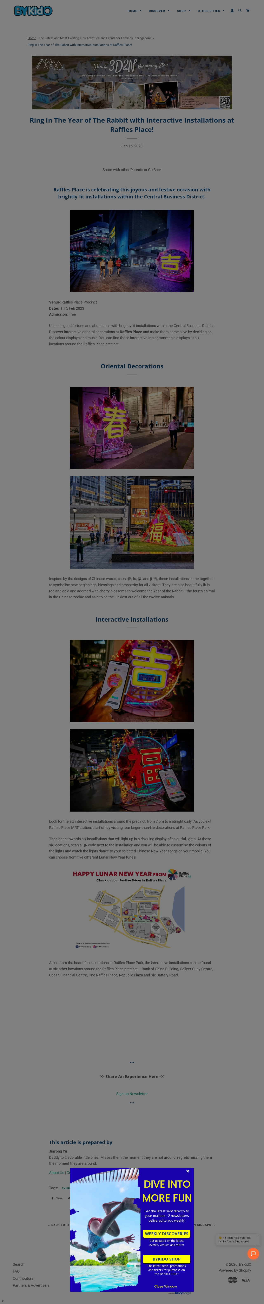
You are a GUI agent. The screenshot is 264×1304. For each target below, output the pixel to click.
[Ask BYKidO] (253, 1253)
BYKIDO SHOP (167, 1259)
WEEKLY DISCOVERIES (166, 1233)
